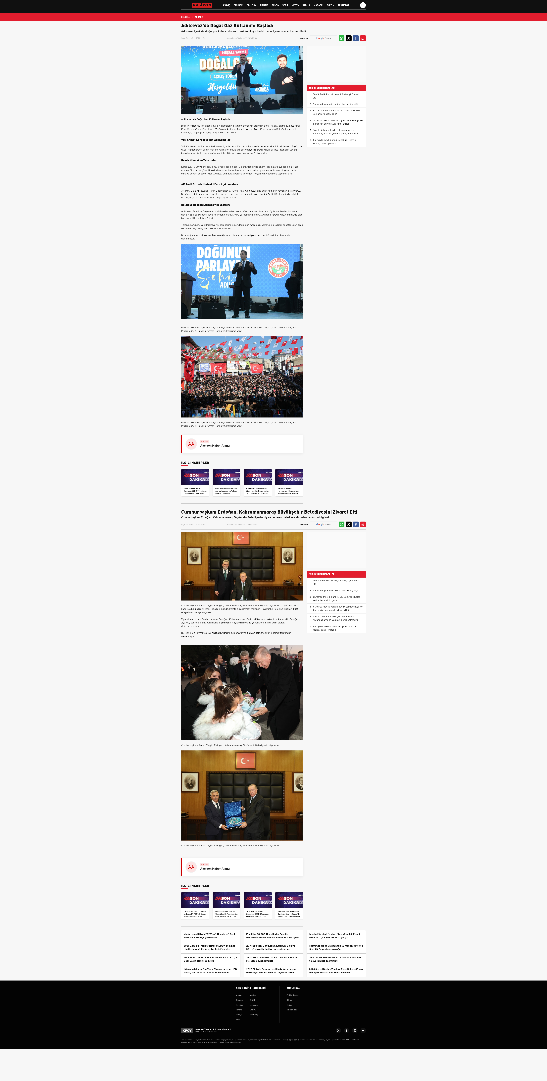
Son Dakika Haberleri (251, 988)
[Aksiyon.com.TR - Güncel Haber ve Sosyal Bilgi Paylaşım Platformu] (202, 5)
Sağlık (306, 5)
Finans (264, 5)
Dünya (275, 5)
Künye (289, 1000)
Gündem (238, 5)
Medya (295, 5)
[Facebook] (346, 1030)
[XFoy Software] (187, 1030)
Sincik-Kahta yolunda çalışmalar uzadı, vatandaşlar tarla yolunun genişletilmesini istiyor (335, 134)
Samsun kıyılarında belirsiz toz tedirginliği (335, 104)
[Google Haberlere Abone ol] (323, 38)
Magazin (318, 5)
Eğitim (330, 5)
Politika (252, 5)
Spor (285, 5)
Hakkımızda (291, 1009)
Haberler (186, 16)
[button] (183, 6)
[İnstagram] (355, 1030)
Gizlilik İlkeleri (292, 995)
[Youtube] (363, 1030)
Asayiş (226, 5)
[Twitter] (338, 1030)
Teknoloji (343, 5)
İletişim (289, 1005)
